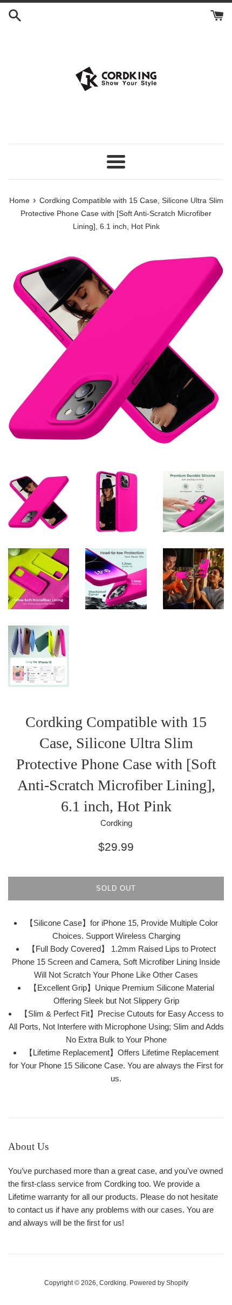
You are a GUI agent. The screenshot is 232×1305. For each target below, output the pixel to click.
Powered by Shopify (158, 1283)
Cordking (112, 1283)
